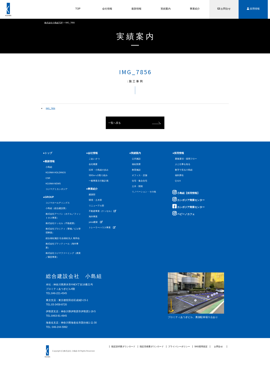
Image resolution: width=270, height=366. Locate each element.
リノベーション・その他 (144, 191)
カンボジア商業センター (191, 200)
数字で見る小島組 (183, 170)
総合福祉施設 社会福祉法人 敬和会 (63, 238)
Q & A (178, 180)
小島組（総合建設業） (57, 208)
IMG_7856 (50, 108)
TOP (77, 8)
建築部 (92, 194)
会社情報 (107, 8)
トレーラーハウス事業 (101, 227)
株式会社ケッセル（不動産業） (61, 223)
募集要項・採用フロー (186, 158)
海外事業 (93, 216)
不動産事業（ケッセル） (101, 211)
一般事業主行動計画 (98, 180)
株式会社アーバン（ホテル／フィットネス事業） (63, 216)
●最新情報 (49, 161)
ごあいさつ (94, 158)
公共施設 (136, 158)
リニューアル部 (96, 205)
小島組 (49, 167)
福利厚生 (179, 175)
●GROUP (48, 197)
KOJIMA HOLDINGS (56, 172)
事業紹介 (195, 8)
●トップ (47, 153)
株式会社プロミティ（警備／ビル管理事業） (63, 230)
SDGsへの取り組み (98, 175)
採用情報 (254, 8)
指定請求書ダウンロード (123, 346)
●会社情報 (92, 153)
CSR (48, 178)
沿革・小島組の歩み (98, 170)
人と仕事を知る (182, 164)
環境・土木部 (95, 200)
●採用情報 (178, 153)
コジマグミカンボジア (57, 189)
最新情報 (136, 8)
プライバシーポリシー (179, 346)
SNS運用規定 (201, 346)
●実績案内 (135, 153)
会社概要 (93, 164)
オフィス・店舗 (139, 175)
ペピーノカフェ (186, 214)
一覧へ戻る (114, 123)
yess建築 (94, 222)
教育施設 (136, 170)
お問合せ (225, 8)
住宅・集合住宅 (139, 180)
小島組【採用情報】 (188, 193)
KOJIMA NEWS (53, 183)
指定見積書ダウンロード (152, 346)
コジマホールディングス (58, 203)
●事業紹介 (92, 188)
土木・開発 (137, 186)
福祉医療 (136, 164)
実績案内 (166, 8)
